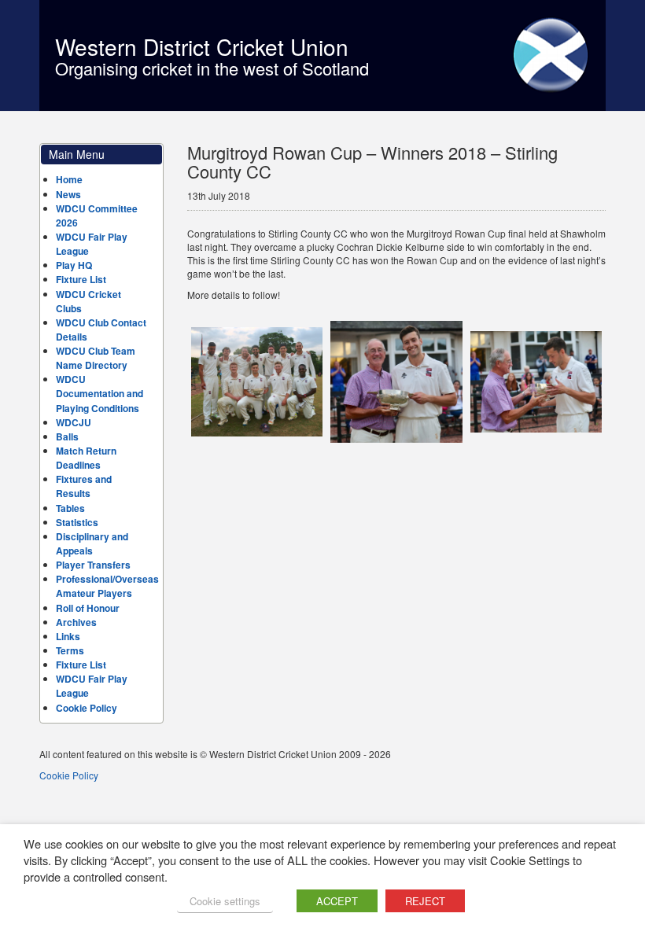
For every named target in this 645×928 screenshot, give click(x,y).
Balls (67, 436)
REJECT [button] (425, 900)
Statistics (77, 522)
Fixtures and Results (84, 486)
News (68, 194)
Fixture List (81, 279)
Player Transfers (93, 565)
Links (68, 636)
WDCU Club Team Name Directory (95, 358)
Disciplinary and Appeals (92, 543)
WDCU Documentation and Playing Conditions (99, 393)
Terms (70, 650)
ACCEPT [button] (337, 900)
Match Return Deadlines (86, 458)
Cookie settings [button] (225, 900)
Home (69, 179)
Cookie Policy (86, 708)
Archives (76, 622)
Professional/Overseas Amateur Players (107, 586)
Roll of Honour (88, 608)
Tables (70, 508)
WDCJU (73, 422)
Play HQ (74, 265)
